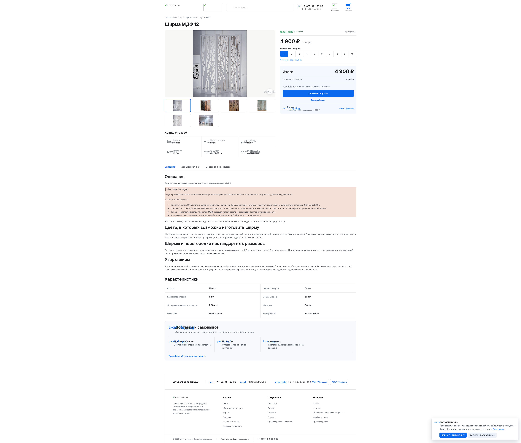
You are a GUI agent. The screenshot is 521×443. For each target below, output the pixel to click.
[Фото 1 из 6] (178, 105)
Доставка (272, 403)
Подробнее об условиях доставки (187, 356)
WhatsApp (319, 381)
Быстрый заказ (318, 100)
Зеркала (227, 417)
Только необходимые (482, 435)
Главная (168, 18)
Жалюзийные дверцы (233, 408)
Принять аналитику (453, 435)
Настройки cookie (268, 439)
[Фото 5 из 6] (178, 120)
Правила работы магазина (280, 421)
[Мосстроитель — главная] (193, 397)
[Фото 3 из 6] (234, 105)
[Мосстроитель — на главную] (181, 7)
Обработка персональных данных (329, 412)
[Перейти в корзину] (348, 7)
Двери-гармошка (231, 421)
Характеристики (190, 166)
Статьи (316, 403)
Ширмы (188, 18)
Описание (170, 166)
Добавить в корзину (318, 93)
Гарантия (272, 412)
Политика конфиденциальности (235, 439)
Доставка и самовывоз (218, 166)
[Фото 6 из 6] (206, 120)
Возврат (271, 417)
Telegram (339, 381)
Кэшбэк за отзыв (320, 417)
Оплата (271, 408)
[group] (220, 63)
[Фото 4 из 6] (262, 105)
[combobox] (260, 7)
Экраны (226, 412)
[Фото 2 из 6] (206, 105)
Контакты (317, 408)
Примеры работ (320, 421)
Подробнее (498, 429)
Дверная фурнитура (232, 426)
